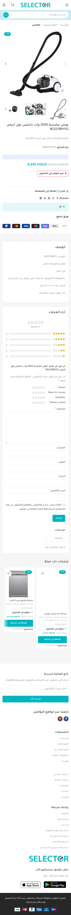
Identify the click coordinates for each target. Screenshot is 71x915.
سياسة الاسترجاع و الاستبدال (54, 848)
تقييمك (60, 387)
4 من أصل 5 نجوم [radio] (36, 387)
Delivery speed (57, 402)
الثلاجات (65, 791)
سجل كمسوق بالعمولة (57, 831)
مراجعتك (60, 409)
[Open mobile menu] (67, 5)
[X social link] (53, 198)
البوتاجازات (64, 786)
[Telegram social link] (41, 198)
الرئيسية (65, 25)
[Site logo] (35, 5)
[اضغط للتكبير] (62, 90)
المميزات (60, 448)
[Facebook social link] (57, 198)
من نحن (65, 825)
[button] (52, 639)
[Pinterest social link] (49, 198)
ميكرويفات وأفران (60, 755)
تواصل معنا (63, 819)
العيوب (61, 462)
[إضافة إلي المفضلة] (42, 574)
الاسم (61, 476)
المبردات (65, 761)
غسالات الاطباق (12, 604)
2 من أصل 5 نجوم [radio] (41, 387)
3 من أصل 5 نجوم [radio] (38, 387)
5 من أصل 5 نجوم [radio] (33, 387)
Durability (60, 397)
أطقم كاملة (63, 744)
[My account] (4, 5)
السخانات (64, 738)
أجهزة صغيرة (50, 25)
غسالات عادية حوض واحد (56, 620)
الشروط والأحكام (61, 842)
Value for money (56, 392)
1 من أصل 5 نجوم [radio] (43, 387)
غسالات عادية (46, 617)
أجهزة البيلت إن (61, 750)
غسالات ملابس (60, 617)
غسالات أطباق (26, 604)
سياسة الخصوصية (59, 836)
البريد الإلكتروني (57, 490)
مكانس (36, 25)
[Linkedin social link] (45, 198)
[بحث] (6, 15)
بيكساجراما (31, 902)
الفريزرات (64, 797)
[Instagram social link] (60, 718)
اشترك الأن (35, 699)
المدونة (65, 814)
